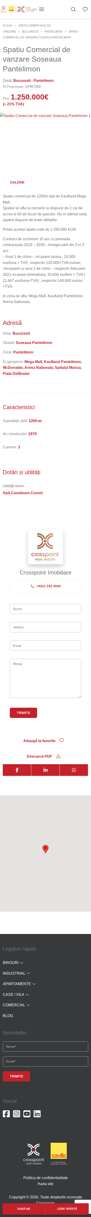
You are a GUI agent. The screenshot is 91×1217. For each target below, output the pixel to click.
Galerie (17, 182)
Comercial (14, 1005)
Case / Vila (13, 995)
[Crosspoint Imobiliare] (18, 9)
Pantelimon (54, 31)
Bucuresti (30, 31)
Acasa (7, 25)
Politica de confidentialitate (45, 1178)
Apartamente (17, 984)
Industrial (14, 973)
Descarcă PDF (39, 756)
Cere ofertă (67, 1208)
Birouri (10, 963)
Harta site (45, 1184)
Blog (8, 1016)
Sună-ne (23, 1208)
